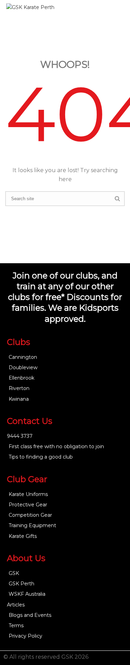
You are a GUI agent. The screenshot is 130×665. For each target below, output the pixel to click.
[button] (115, 21)
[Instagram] (123, 658)
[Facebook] (110, 658)
